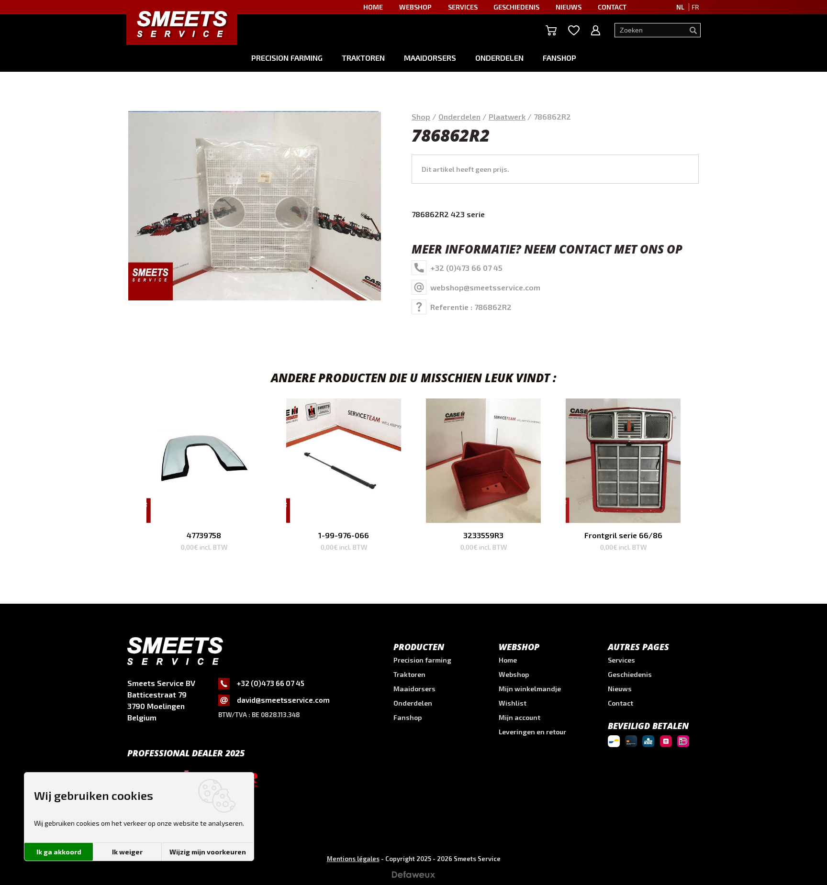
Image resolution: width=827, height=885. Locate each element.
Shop (421, 116)
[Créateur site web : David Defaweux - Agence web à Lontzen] (413, 877)
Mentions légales (353, 859)
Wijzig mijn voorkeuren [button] (207, 852)
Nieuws (620, 689)
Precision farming (287, 57)
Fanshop (559, 57)
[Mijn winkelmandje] (551, 30)
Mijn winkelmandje (530, 689)
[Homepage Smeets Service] (181, 23)
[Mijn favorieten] (574, 30)
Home (508, 660)
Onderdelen (499, 57)
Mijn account (519, 717)
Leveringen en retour (532, 732)
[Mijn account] (595, 30)
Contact (620, 703)
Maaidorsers (430, 57)
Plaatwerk (507, 116)
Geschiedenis (630, 674)
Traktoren (363, 57)
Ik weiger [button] (127, 852)
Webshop (514, 674)
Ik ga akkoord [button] (58, 852)
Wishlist (512, 703)
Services (621, 660)
